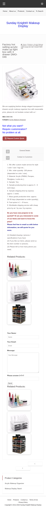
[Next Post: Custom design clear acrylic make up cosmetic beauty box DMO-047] (23, 468)
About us (12, 11)
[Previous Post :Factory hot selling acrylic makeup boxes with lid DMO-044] (35, 464)
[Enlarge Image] (23, 67)
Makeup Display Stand (13, 488)
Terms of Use (33, 500)
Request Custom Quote (15, 138)
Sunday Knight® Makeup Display (23, 24)
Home (5, 11)
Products (21, 11)
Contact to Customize (24, 157)
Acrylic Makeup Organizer (17, 120)
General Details (25, 150)
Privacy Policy (23, 502)
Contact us (30, 11)
